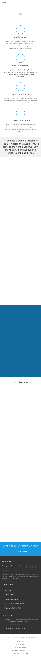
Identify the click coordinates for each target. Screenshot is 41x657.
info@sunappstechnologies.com (15, 628)
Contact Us (8, 590)
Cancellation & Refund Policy (14, 603)
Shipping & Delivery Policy (13, 608)
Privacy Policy (9, 595)
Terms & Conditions (11, 599)
